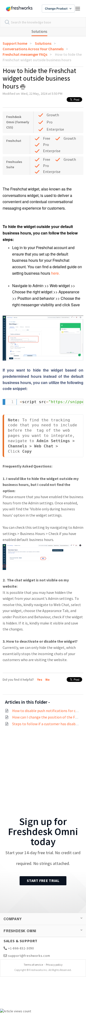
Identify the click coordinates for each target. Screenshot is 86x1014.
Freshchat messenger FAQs (25, 54)
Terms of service (33, 964)
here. (56, 273)
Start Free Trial (43, 880)
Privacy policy (54, 964)
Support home (15, 43)
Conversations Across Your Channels (33, 48)
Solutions (39, 31)
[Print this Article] (22, 86)
